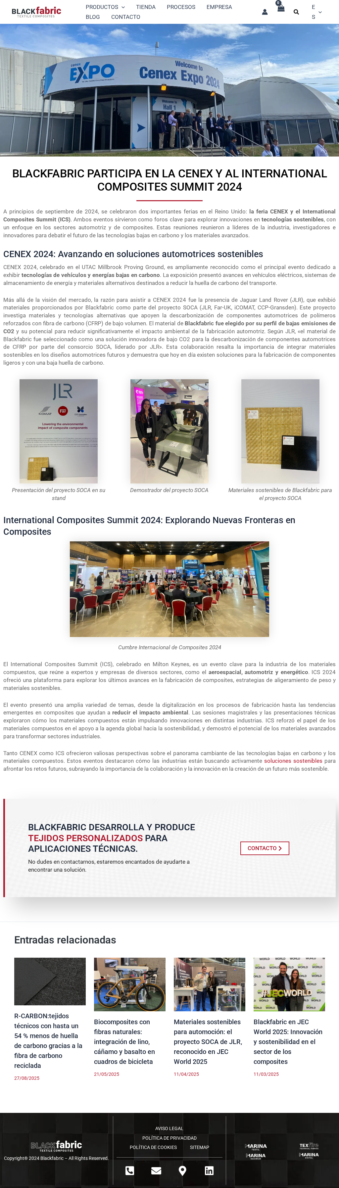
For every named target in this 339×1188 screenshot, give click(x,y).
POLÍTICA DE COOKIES (153, 1147)
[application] (121, 7)
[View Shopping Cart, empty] (280, 12)
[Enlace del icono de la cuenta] (265, 12)
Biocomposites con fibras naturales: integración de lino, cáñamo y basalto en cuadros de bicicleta (124, 1042)
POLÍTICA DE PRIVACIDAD (169, 1138)
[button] (297, 12)
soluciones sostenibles (293, 760)
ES (313, 12)
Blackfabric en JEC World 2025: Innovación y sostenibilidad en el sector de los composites (288, 1042)
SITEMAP (199, 1147)
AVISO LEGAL (169, 1128)
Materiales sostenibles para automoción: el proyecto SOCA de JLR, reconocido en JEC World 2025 (208, 1042)
